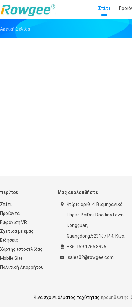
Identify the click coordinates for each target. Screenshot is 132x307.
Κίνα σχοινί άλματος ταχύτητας (67, 297)
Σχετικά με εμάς (17, 231)
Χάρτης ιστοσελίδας (21, 249)
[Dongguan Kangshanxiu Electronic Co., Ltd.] (28, 9)
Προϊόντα (10, 213)
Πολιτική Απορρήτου (22, 267)
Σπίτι (6, 204)
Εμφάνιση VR (13, 222)
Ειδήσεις (9, 240)
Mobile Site (11, 258)
